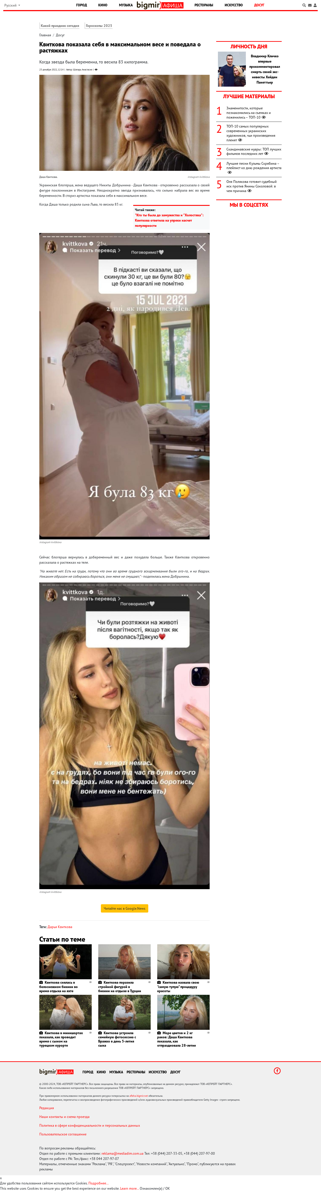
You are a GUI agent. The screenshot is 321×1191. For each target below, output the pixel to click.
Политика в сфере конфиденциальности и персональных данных (89, 1125)
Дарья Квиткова (60, 927)
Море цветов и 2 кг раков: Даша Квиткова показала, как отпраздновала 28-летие (176, 1039)
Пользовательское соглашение (62, 1134)
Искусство (234, 5)
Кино (102, 5)
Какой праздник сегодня (60, 25)
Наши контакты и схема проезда (64, 1116)
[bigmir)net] (149, 5)
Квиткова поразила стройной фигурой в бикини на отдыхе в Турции (119, 986)
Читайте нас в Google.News (124, 908)
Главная (45, 35)
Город (81, 5)
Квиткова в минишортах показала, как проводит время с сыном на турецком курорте (61, 1039)
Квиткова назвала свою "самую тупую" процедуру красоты (178, 986)
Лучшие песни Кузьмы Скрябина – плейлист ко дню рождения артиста (253, 165)
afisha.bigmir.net (138, 1095)
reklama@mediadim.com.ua (122, 1153)
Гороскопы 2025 (99, 25)
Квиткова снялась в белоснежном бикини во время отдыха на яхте (58, 986)
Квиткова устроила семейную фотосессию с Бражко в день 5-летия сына (117, 1039)
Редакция (46, 1108)
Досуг (259, 5)
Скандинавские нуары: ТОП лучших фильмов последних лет (253, 151)
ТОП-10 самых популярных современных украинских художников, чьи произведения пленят (250, 133)
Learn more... (129, 1188)
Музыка (126, 5)
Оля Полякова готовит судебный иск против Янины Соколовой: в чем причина (251, 186)
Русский (10, 5)
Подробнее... (98, 1183)
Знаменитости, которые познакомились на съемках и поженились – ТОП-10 (248, 112)
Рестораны (204, 5)
